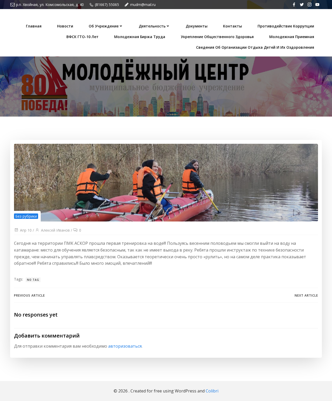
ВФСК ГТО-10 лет (82, 36)
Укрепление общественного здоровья (217, 36)
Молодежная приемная (291, 36)
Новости (65, 26)
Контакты (232, 26)
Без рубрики (26, 216)
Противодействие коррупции (286, 26)
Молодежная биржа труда (139, 36)
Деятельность (152, 26)
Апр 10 (26, 230)
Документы (197, 26)
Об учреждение (104, 26)
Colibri (212, 391)
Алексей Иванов (55, 230)
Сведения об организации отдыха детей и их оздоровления (255, 47)
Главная (34, 26)
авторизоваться (125, 346)
